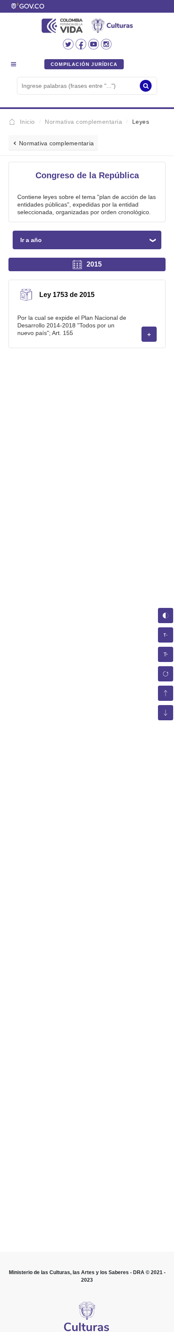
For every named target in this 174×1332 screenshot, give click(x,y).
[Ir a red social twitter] (69, 47)
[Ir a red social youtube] (94, 47)
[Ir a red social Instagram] (106, 47)
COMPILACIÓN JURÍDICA (84, 64)
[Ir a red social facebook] (82, 47)
